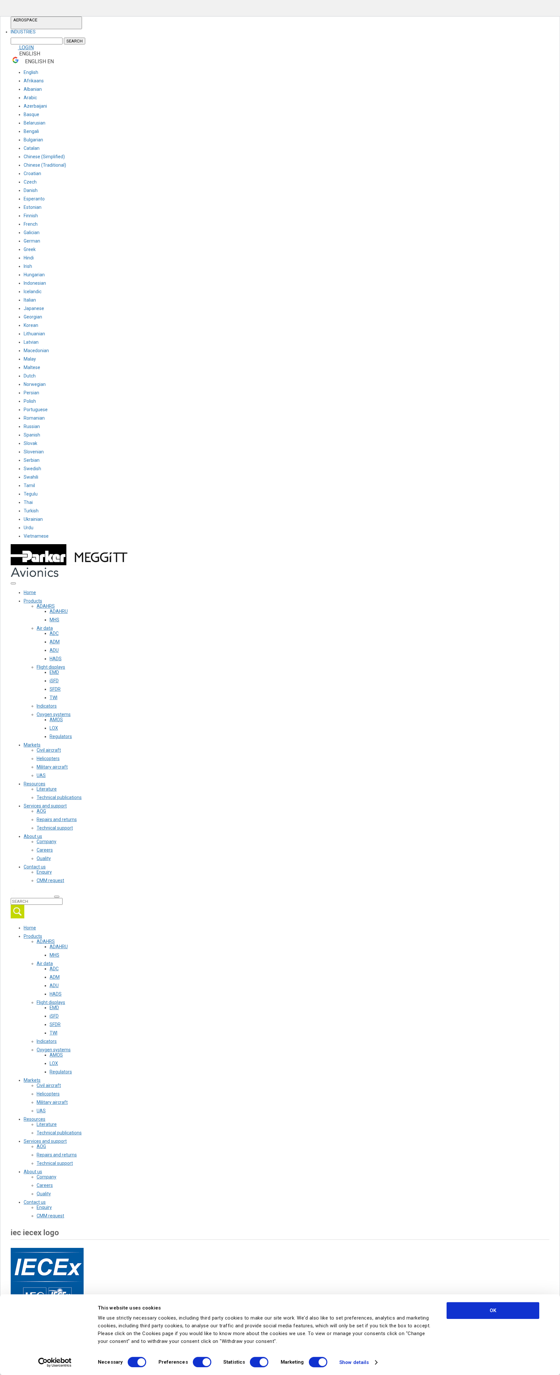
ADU (54, 650)
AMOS (56, 719)
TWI (53, 697)
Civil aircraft (49, 750)
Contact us (35, 866)
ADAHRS (46, 606)
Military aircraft (52, 767)
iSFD (54, 680)
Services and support (45, 805)
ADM (55, 641)
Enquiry (44, 872)
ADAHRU (59, 611)
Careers (45, 850)
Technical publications (59, 797)
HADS (56, 658)
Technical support (55, 828)
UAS (41, 775)
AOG (41, 811)
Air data (45, 628)
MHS (54, 619)
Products (33, 601)
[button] (46, 23)
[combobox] (46, 31)
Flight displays (51, 667)
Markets (32, 744)
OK (493, 1310)
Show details (354, 1362)
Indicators (47, 706)
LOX (54, 728)
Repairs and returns (57, 819)
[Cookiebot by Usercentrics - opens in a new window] (55, 1362)
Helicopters (48, 758)
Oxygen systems (54, 714)
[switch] (202, 1362)
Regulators (61, 736)
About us (33, 836)
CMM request (50, 880)
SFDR (55, 689)
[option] (23, 31)
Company (46, 841)
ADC (54, 633)
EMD (54, 672)
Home (30, 592)
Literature (47, 789)
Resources (34, 783)
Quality (44, 858)
